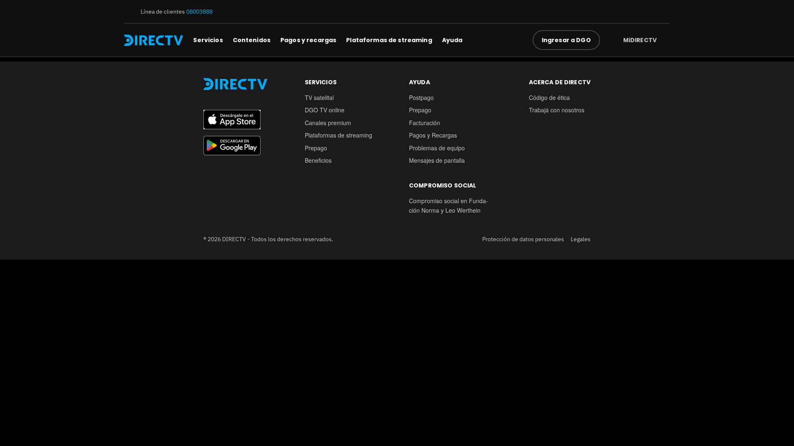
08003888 (199, 11)
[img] (663, 40)
